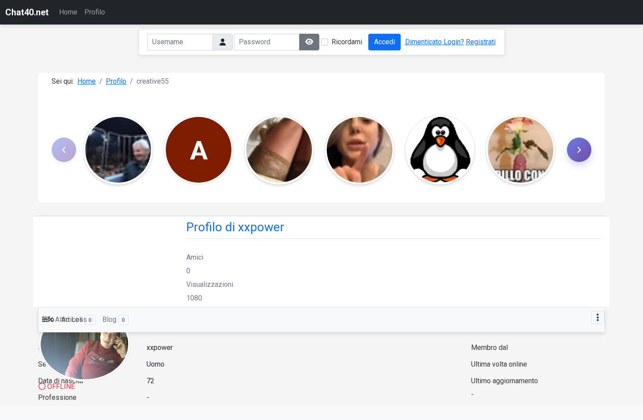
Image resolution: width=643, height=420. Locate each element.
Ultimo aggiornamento (504, 381)
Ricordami (347, 42)
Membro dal (489, 347)
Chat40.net (27, 12)
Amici (194, 257)
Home (68, 12)
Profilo (94, 12)
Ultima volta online (499, 364)
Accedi (384, 42)
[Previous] (64, 150)
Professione (57, 397)
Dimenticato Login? (434, 42)
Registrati (481, 42)
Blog (113, 319)
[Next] (579, 150)
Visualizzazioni (209, 284)
